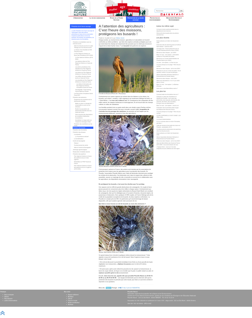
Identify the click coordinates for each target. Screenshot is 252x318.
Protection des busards (79, 128)
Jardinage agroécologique (80, 149)
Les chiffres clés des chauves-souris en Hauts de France (83, 77)
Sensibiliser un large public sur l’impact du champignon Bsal (83, 121)
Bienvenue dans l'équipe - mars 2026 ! (167, 78)
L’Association (78, 18)
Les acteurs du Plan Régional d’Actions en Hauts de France (83, 73)
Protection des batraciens (79, 97)
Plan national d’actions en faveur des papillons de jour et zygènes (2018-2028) (83, 167)
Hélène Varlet (120, 38)
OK (181, 11)
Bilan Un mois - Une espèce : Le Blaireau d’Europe (168, 85)
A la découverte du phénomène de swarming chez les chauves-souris (169, 130)
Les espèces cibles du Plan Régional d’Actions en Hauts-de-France (84, 62)
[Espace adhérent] (164, 14)
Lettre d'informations (10, 300)
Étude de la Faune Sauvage (116, 19)
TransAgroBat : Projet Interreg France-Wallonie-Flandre (83, 90)
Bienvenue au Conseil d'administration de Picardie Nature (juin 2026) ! (168, 59)
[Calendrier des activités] (162, 14)
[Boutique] (172, 14)
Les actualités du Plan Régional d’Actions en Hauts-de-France (83, 81)
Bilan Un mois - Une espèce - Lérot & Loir (168, 105)
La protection (77, 134)
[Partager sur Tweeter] (119, 288)
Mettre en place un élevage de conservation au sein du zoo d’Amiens (83, 105)
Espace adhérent (73, 295)
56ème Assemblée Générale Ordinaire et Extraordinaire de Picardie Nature (167, 75)
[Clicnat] (169, 14)
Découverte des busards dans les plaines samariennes (168, 34)
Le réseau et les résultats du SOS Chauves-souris (83, 50)
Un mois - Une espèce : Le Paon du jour (167, 62)
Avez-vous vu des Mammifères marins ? (167, 88)
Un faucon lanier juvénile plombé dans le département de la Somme (167, 30)
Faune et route (72, 300)
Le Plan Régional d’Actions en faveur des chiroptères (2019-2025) (83, 54)
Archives (70, 304)
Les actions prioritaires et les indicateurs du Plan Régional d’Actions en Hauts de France (83, 68)
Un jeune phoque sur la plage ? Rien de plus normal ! (169, 65)
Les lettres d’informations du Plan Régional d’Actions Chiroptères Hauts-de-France (84, 85)
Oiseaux (76, 143)
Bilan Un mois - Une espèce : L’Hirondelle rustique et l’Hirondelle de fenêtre (168, 55)
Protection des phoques (79, 132)
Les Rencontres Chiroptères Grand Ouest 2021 (83, 94)
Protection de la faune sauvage (135, 19)
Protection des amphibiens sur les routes (83, 124)
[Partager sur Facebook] (120, 288)
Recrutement (8, 298)
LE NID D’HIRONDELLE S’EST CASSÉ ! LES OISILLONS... (169, 116)
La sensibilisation (78, 138)
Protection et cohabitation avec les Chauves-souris (82, 42)
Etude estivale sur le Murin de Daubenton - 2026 (168, 41)
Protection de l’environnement (155, 19)
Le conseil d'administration (164, 119)
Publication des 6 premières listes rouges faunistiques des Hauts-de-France (168, 108)
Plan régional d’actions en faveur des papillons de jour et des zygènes (83, 157)
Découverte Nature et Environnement (174, 19)
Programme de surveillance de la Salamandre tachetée (83, 100)
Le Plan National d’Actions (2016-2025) (84, 58)
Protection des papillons (79, 154)
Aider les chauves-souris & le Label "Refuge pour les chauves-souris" (83, 46)
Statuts (6, 297)
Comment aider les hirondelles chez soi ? (168, 94)
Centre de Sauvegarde (79, 141)
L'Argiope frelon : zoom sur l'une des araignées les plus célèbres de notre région (168, 147)
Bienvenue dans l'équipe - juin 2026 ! (166, 52)
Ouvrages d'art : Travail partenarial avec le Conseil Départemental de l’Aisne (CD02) (168, 49)
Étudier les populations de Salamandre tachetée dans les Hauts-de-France (83, 110)
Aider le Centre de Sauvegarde (82, 147)
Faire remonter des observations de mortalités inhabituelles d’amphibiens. (84, 116)
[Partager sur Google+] (122, 288)
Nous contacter (9, 295)
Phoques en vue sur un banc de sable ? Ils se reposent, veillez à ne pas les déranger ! (169, 71)
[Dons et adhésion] (166, 14)
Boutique (70, 297)
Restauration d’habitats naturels (81, 152)
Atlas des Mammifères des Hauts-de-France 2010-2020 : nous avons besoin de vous (168, 143)
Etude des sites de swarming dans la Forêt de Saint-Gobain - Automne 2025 (169, 45)
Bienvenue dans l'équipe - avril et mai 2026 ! (168, 68)
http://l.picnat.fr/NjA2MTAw (131, 288)
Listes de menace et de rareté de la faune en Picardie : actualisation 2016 (168, 126)
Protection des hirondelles (80, 130)
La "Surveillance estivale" (82, 136)
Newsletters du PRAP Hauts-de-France (82, 162)
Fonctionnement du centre (81, 145)
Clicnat (70, 298)
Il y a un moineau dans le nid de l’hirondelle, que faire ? (168, 122)
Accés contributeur (74, 302)
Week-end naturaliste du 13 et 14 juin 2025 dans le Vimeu (168, 81)
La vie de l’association (97, 18)
